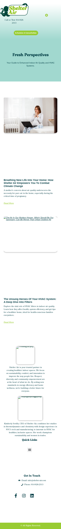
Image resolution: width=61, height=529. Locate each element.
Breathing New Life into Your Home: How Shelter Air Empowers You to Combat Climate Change (28, 183)
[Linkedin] (32, 496)
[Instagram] (24, 496)
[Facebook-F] (16, 496)
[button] (46, 15)
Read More (9, 203)
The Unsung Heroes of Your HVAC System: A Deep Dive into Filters (30, 301)
